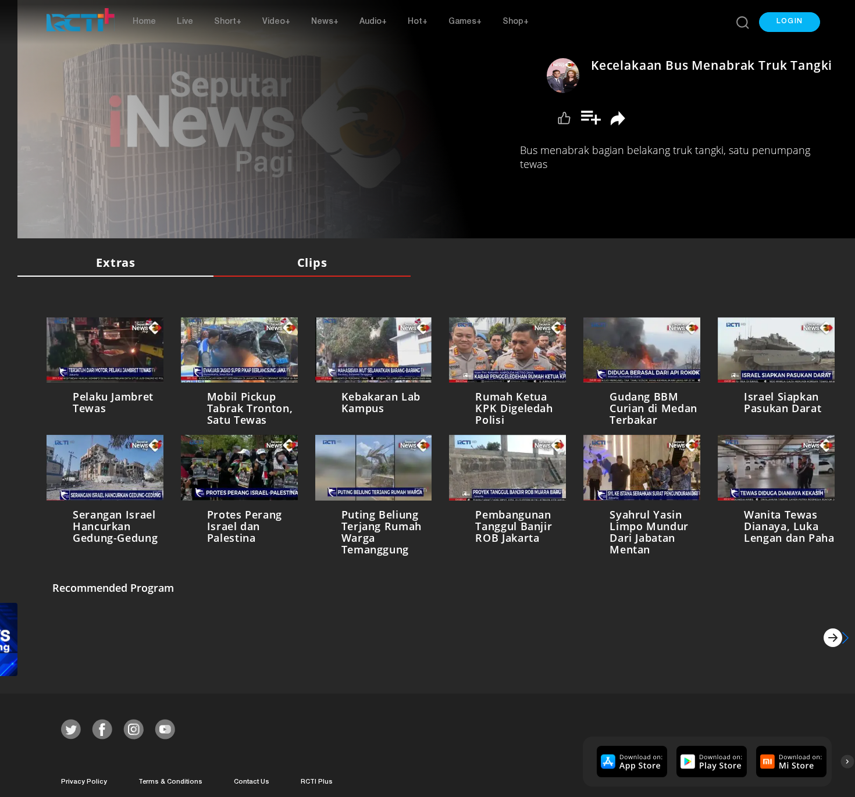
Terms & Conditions (170, 780)
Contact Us (251, 780)
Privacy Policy (84, 780)
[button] (789, 22)
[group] (630, 759)
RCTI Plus (317, 780)
